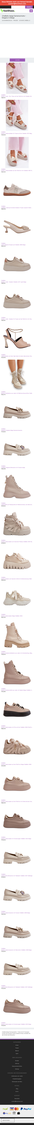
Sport (17, 1053)
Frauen (17, 1048)
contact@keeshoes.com (17, 4)
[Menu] (31, 10)
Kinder (17, 1045)
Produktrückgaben (17, 1078)
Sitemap (17, 1069)
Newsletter (17, 1098)
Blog (17, 1088)
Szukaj (29, 7)
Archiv (17, 1091)
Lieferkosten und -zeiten (17, 1076)
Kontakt (17, 1060)
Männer (17, 1050)
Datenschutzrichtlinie (17, 1066)
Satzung (17, 1063)
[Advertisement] (17, 41)
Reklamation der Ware (17, 1081)
